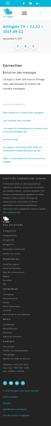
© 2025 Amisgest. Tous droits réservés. (21, 390)
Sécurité (6, 403)
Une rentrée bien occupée (17, 120)
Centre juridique (10, 397)
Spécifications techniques (15, 409)
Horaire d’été (10, 139)
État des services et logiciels (16, 415)
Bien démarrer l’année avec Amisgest (23, 112)
